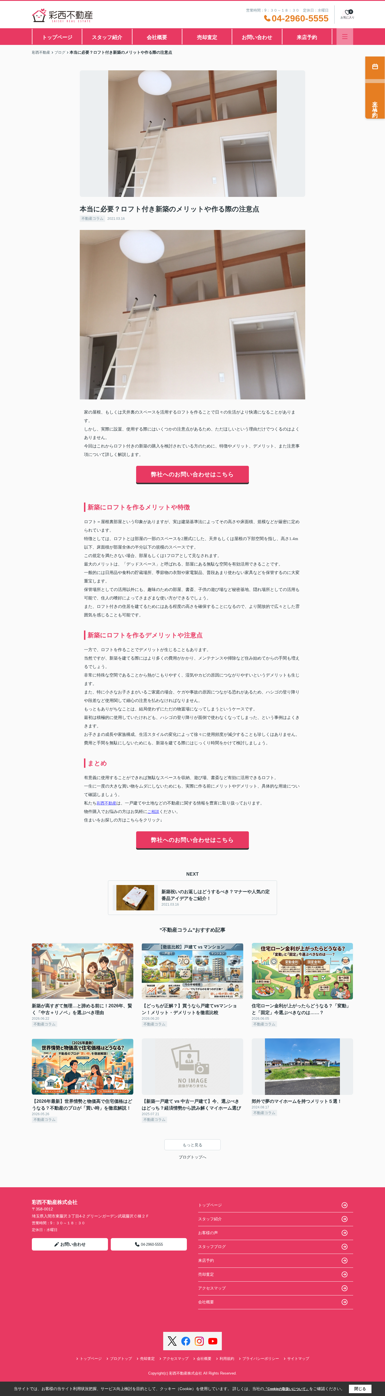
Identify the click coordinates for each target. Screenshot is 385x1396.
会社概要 (157, 37)
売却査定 (207, 37)
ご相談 (153, 811)
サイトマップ (298, 1358)
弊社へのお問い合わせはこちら (192, 474)
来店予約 (307, 37)
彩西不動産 (106, 803)
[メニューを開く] (344, 36)
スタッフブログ (212, 1246)
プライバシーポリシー (260, 1358)
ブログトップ (121, 1358)
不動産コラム (92, 218)
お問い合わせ (257, 37)
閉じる (360, 1388)
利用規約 (227, 1358)
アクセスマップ (212, 1288)
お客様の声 (208, 1232)
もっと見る (192, 1145)
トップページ (57, 37)
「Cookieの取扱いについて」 (286, 1389)
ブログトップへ (192, 1157)
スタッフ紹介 (107, 37)
